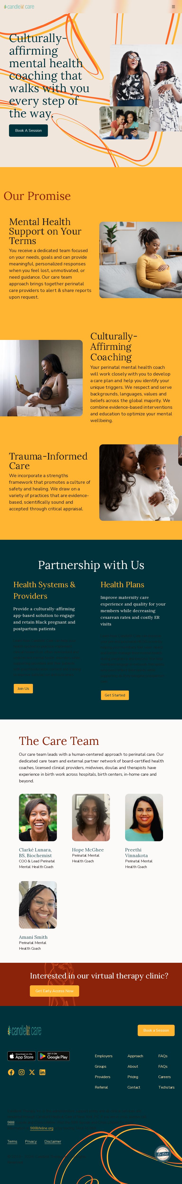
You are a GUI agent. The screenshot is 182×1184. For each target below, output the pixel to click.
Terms (12, 1141)
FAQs (163, 1056)
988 (10, 1122)
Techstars (166, 1087)
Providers (102, 1077)
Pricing (132, 1077)
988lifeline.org (41, 1128)
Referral (101, 1087)
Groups (100, 1066)
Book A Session (28, 130)
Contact (133, 1087)
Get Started (115, 695)
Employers (103, 1056)
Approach (135, 1056)
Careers (164, 1077)
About (132, 1066)
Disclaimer (53, 1141)
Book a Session (156, 1030)
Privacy (31, 1141)
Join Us (23, 688)
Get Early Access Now (54, 991)
